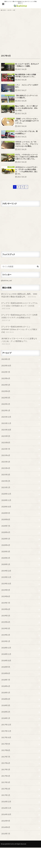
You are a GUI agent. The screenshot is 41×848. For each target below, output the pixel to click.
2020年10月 (6, 507)
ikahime (12, 844)
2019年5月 (5, 616)
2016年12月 (6, 802)
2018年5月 (5, 693)
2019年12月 (6, 571)
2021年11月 (6, 423)
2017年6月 (5, 763)
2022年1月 (5, 410)
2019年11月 (6, 577)
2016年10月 (6, 814)
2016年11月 (6, 808)
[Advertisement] (20, 32)
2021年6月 (5, 455)
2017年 (9, 10)
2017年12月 (6, 725)
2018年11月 (6, 654)
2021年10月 (6, 430)
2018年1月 (5, 718)
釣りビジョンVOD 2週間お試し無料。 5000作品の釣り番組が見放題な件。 (19, 295)
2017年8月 (5, 750)
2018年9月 (5, 667)
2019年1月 (5, 641)
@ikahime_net (6, 280)
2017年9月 (5, 744)
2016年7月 (5, 834)
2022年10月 (6, 366)
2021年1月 (5, 487)
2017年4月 (5, 776)
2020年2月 (5, 558)
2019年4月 (5, 622)
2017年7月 (5, 757)
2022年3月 (5, 398)
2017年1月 (5, 795)
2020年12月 (6, 494)
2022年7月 (5, 372)
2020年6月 (5, 532)
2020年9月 (5, 513)
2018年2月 (5, 712)
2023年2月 (5, 359)
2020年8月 (5, 519)
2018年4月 (5, 699)
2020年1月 (5, 564)
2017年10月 (6, 737)
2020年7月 (5, 526)
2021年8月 (5, 443)
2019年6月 (5, 609)
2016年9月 (5, 821)
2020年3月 (5, 552)
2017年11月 (6, 731)
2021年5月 (5, 462)
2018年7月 (5, 680)
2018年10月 (6, 661)
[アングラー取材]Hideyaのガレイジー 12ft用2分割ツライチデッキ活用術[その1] (19, 317)
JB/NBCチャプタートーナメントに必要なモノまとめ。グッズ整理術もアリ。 (19, 341)
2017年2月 (5, 789)
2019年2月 (5, 635)
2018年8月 (5, 673)
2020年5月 (5, 539)
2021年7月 (5, 449)
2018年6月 (5, 686)
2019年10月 (6, 584)
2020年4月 (5, 545)
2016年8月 (5, 827)
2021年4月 (5, 468)
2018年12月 (6, 648)
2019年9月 (5, 590)
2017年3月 (5, 782)
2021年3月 (5, 475)
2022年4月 (5, 391)
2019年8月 (5, 596)
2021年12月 (6, 417)
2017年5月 (5, 770)
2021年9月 (5, 436)
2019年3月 (5, 628)
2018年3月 (5, 705)
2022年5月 (5, 385)
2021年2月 (5, 481)
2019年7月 (5, 603)
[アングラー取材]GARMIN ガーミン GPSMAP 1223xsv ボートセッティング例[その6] (19, 329)
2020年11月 (6, 500)
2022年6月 (5, 378)
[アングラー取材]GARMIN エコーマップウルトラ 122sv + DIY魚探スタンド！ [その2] (19, 305)
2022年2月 (5, 404)
